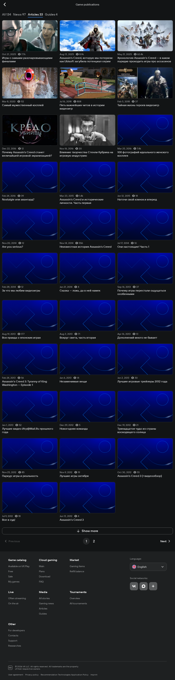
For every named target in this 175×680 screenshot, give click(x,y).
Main (41, 566)
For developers (16, 630)
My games (13, 581)
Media (43, 592)
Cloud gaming (48, 560)
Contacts (13, 635)
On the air (13, 603)
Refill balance (77, 571)
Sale (10, 576)
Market (74, 560)
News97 (19, 14)
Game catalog (17, 560)
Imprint (94, 674)
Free (10, 571)
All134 (6, 14)
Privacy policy (32, 674)
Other (12, 624)
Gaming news (46, 603)
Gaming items (77, 566)
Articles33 (35, 14)
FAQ (41, 581)
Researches (14, 645)
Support (12, 640)
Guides (43, 613)
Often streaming (17, 598)
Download (44, 576)
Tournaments (78, 592)
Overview (75, 598)
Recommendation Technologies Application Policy (65, 674)
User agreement (15, 674)
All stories (44, 598)
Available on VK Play (19, 566)
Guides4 (51, 14)
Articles (43, 608)
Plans (42, 571)
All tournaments (78, 603)
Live (11, 592)
